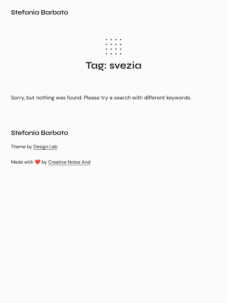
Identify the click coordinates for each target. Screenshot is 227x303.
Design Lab (45, 147)
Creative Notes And (69, 162)
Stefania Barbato (39, 12)
